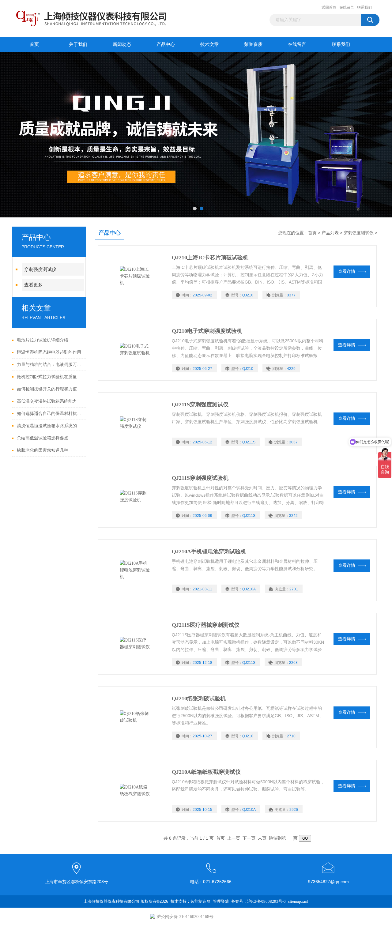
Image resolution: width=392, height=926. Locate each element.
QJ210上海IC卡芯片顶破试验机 (210, 257)
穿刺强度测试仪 (40, 269)
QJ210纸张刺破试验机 (199, 698)
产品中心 (165, 44)
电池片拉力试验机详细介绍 (42, 340)
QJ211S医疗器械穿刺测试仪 (205, 625)
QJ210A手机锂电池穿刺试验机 (209, 551)
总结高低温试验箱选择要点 (42, 438)
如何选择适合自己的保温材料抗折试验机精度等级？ (50, 413)
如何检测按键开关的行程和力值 (47, 389)
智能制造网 (200, 901)
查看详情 (346, 271)
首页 (34, 44)
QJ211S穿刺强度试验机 (200, 478)
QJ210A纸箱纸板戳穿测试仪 (206, 772)
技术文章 (209, 44)
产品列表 (330, 233)
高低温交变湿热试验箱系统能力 (47, 401)
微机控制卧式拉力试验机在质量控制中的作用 (50, 377)
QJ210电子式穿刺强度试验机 (207, 331)
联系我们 (364, 7)
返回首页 (329, 7)
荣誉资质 (253, 44)
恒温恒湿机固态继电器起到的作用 (49, 352)
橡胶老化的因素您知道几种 (42, 450)
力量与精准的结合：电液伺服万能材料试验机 (50, 364)
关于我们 (78, 44)
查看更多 (33, 284)
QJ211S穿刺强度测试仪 (200, 404)
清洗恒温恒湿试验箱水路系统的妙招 (50, 425)
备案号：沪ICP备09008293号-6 (258, 901)
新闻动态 (122, 44)
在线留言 (346, 7)
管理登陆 (221, 901)
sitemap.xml (298, 901)
